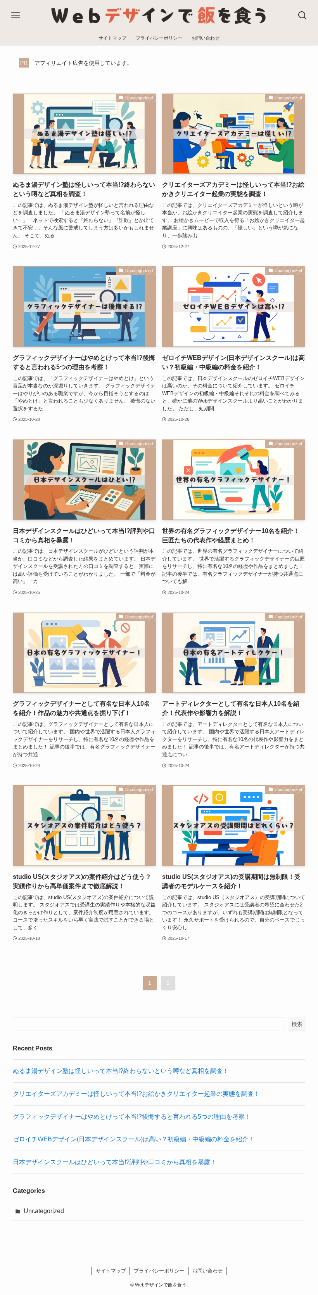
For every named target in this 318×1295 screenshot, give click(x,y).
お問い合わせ (207, 1271)
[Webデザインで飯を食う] (159, 15)
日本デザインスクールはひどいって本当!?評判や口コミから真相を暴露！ (114, 1162)
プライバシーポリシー (159, 1271)
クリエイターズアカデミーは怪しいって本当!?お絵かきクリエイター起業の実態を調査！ (136, 1093)
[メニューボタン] (15, 15)
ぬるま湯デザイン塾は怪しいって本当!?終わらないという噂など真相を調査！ (121, 1071)
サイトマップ (111, 1271)
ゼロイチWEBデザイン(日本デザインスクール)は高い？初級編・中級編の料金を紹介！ (133, 1139)
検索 (297, 1024)
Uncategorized (44, 1211)
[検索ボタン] (302, 15)
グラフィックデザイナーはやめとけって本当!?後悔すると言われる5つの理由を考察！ (132, 1116)
